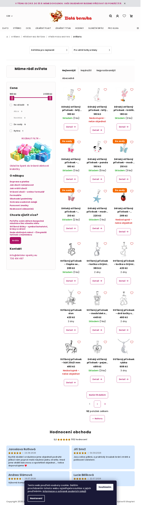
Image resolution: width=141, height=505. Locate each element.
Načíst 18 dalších (97, 395)
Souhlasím (105, 487)
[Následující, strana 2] (97, 404)
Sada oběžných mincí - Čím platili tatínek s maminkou (28, 233)
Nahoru (98, 418)
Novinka (20, 117)
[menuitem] (5, 28)
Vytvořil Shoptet (126, 501)
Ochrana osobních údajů (23, 202)
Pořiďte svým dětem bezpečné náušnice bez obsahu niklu (27, 222)
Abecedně (68, 78)
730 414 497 (17, 258)
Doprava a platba (19, 182)
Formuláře (15, 195)
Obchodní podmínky (21, 199)
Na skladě (21, 104)
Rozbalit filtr (30, 138)
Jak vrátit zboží (18, 188)
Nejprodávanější (106, 70)
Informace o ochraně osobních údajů (64, 491)
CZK (8, 16)
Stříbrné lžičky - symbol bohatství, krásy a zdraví (29, 227)
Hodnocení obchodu (70, 432)
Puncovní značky (19, 205)
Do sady (20, 124)
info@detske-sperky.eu (23, 255)
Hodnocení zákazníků (22, 209)
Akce (18, 111)
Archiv (15, 240)
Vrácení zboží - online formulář (27, 192)
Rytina (18, 130)
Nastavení (36, 498)
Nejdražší (86, 70)
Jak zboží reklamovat (22, 185)
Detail (69, 126)
